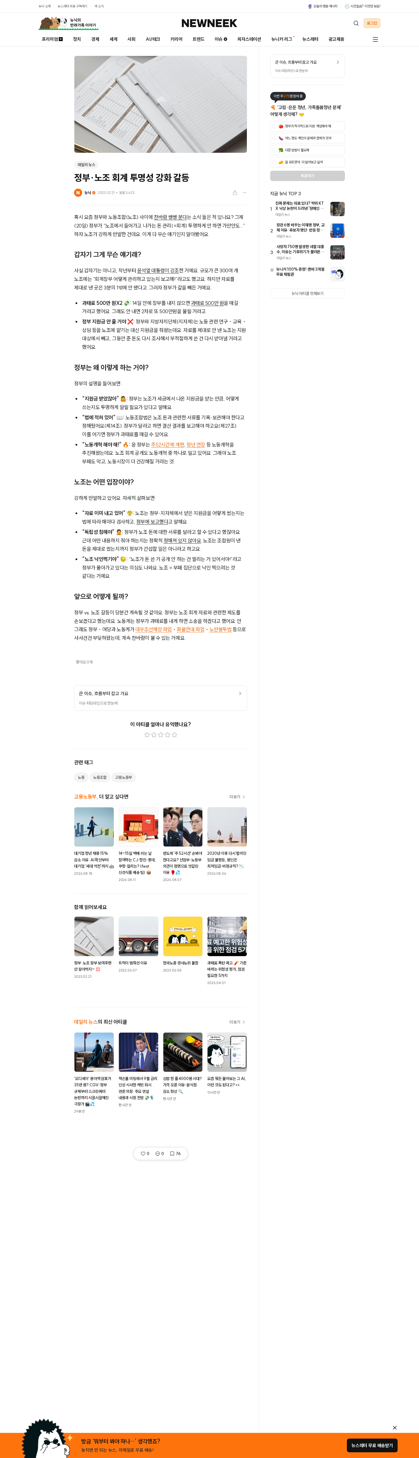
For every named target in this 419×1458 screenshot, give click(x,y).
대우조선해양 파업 (153, 629)
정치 (77, 39)
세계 (113, 39)
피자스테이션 (249, 39)
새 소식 (98, 6)
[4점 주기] (167, 734)
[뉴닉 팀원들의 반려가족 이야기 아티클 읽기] (68, 23)
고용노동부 (123, 777)
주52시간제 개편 (167, 444)
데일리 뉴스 (86, 164)
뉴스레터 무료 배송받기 (372, 1445)
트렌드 (199, 39)
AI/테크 (153, 39)
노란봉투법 (221, 629)
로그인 (372, 23)
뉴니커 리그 (281, 39)
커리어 (176, 39)
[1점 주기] (147, 734)
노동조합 (100, 777)
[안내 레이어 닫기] (395, 1428)
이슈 (219, 39)
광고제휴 (336, 39)
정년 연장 (195, 444)
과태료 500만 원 (207, 303)
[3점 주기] (160, 734)
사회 (131, 39)
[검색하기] (356, 23)
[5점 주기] (174, 734)
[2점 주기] (153, 734)
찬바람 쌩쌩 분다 (170, 217)
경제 (95, 39)
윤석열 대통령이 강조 (158, 270)
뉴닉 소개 (44, 6)
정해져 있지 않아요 (182, 540)
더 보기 (234, 796)
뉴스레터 (310, 39)
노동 (81, 777)
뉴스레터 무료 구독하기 (72, 6)
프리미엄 (50, 39)
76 (178, 1153)
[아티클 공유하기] (234, 192)
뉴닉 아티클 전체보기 (308, 293)
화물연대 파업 (190, 629)
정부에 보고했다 (152, 521)
